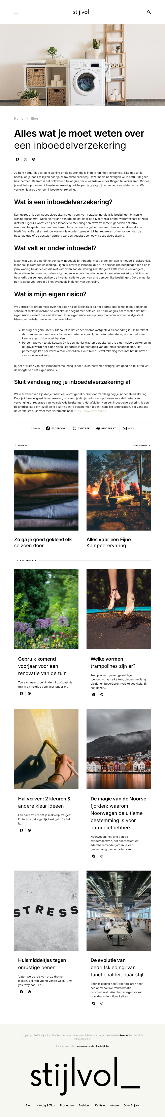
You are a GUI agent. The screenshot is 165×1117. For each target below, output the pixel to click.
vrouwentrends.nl (87, 1046)
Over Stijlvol (131, 1105)
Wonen (114, 1105)
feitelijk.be (103, 1046)
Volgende (140, 445)
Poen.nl (124, 1035)
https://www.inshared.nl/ (90, 411)
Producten (67, 1105)
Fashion (83, 1105)
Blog (34, 118)
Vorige (22, 445)
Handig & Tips (45, 1105)
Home (18, 118)
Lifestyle (99, 1105)
